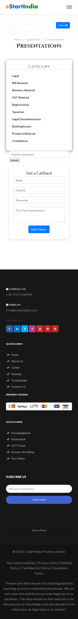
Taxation (18, 112)
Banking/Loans (21, 126)
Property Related (23, 133)
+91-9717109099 (19, 294)
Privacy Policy (48, 563)
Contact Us (18, 386)
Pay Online (18, 458)
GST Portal (18, 445)
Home (17, 39)
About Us (17, 361)
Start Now (38, 229)
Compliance (20, 140)
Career (15, 367)
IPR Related (20, 83)
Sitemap (16, 374)
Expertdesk (18, 439)
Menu (62, 25)
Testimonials (19, 380)
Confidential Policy (36, 568)
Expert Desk (33, 39)
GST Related (20, 97)
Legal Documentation (26, 119)
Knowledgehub (20, 433)
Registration (20, 104)
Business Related (23, 90)
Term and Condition (20, 563)
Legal (15, 75)
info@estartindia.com (22, 310)
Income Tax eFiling (22, 452)
